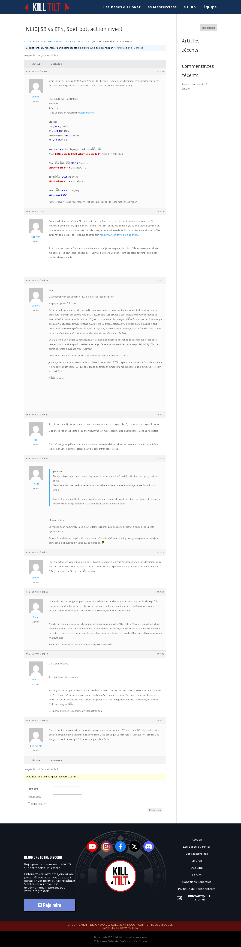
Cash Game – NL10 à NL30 (77, 41)
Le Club (188, 7)
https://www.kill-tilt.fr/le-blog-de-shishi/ (119, 234)
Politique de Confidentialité (196, 889)
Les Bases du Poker (122, 7)
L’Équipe (208, 7)
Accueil (27, 41)
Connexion (155, 810)
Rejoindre (51, 905)
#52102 (160, 414)
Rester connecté (39, 803)
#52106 (160, 654)
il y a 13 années (135, 47)
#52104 (160, 552)
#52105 (160, 591)
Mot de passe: (35, 796)
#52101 (160, 280)
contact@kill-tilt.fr (200, 897)
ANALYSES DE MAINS (52, 41)
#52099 (160, 71)
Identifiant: (33, 788)
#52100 (160, 211)
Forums (37, 41)
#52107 (160, 720)
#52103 (160, 458)
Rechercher (208, 27)
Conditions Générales (196, 882)
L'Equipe (197, 867)
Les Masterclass (161, 7)
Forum (196, 874)
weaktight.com (86, 112)
